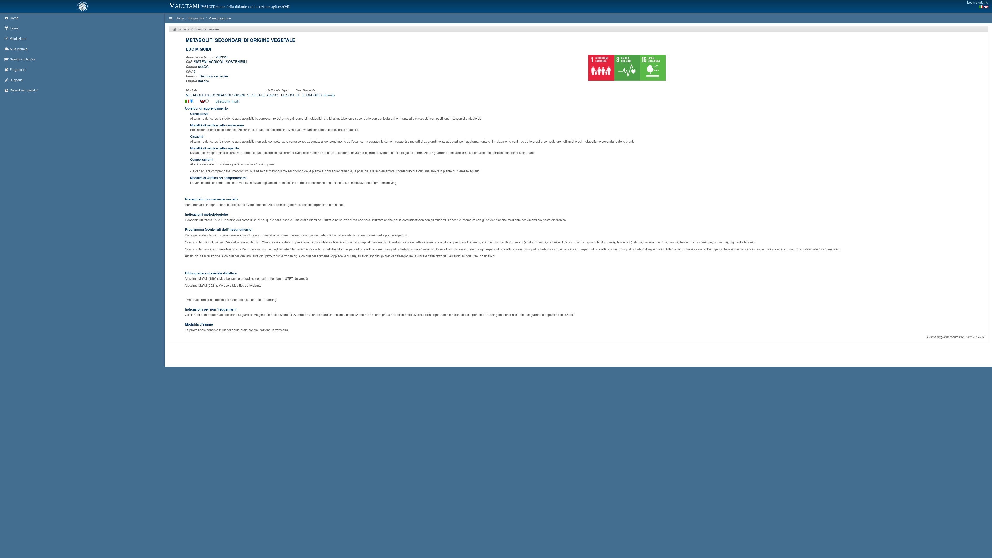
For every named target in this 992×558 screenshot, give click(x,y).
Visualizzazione (220, 18)
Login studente (977, 2)
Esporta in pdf (229, 101)
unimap (329, 94)
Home (180, 18)
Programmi (196, 18)
